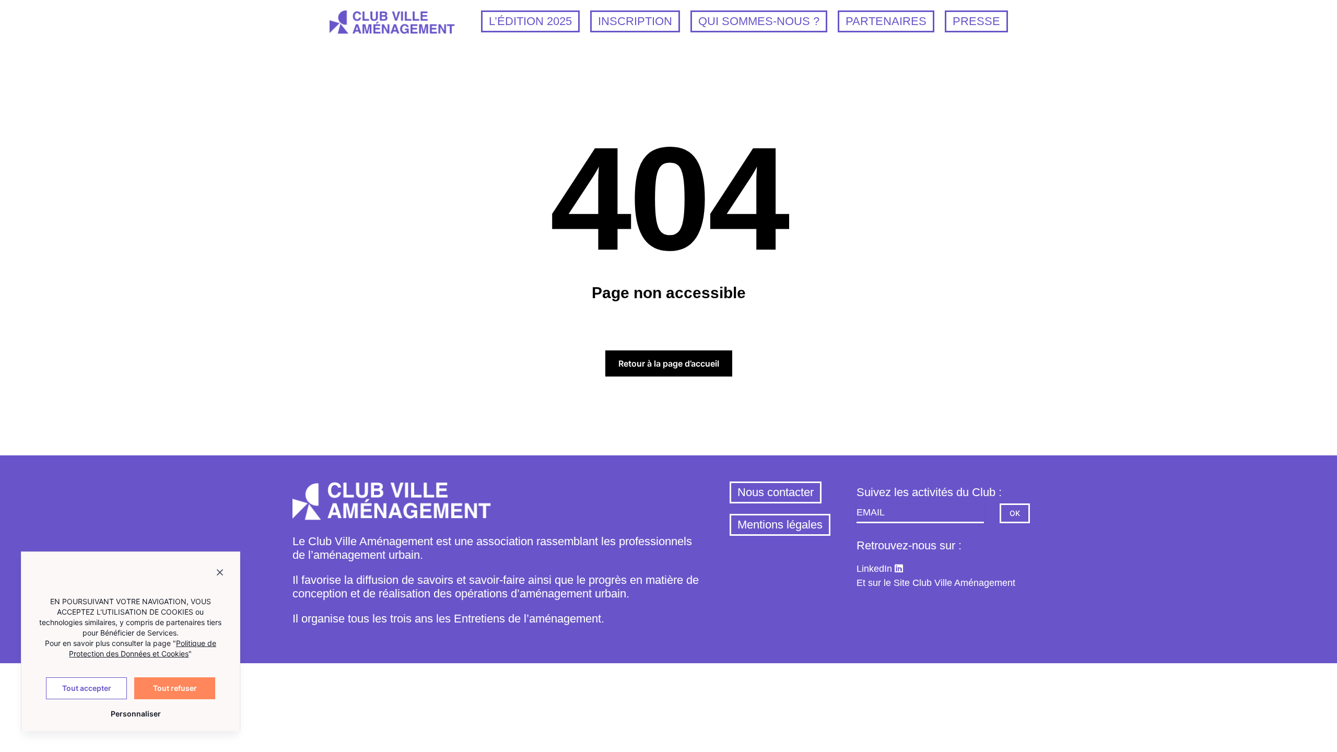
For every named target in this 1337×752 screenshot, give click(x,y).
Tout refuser (175, 688)
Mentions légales (780, 524)
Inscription (635, 21)
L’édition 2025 (530, 21)
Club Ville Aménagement (963, 583)
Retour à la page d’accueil (668, 363)
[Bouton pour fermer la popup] (219, 574)
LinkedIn (874, 568)
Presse (976, 21)
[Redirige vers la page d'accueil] (392, 26)
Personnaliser (135, 713)
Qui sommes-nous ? (758, 21)
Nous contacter (775, 492)
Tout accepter (86, 688)
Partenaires (886, 21)
